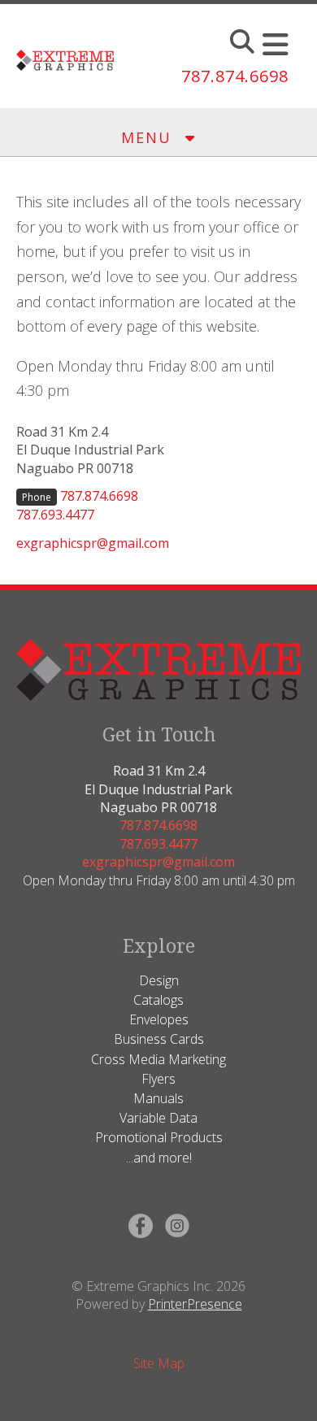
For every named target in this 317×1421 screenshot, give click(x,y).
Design (159, 980)
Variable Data (158, 1118)
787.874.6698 (235, 76)
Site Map (159, 1363)
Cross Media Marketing (158, 1059)
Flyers (158, 1079)
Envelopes (159, 1019)
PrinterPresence (195, 1304)
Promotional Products (159, 1137)
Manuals (158, 1098)
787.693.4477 (55, 515)
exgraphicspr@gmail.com (92, 543)
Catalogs (158, 1000)
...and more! (159, 1158)
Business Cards (159, 1039)
